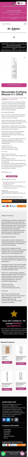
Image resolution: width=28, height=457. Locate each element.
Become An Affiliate (9, 436)
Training (22, 17)
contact (14, 193)
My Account (6, 17)
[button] (24, 57)
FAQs (26, 17)
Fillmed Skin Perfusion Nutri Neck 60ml (21, 383)
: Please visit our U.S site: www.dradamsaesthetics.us (14, 6)
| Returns (19, 17)
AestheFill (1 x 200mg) (5, 357)
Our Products (7, 429)
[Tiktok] (16, 420)
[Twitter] (8, 420)
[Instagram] (12, 420)
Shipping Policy (14, 18)
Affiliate (16, 17)
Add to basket (12, 176)
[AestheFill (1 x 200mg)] (7, 350)
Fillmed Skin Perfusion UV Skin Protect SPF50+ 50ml (21, 358)
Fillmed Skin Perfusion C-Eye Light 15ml (7, 384)
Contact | (12, 17)
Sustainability (7, 431)
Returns (6, 438)
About (2, 17)
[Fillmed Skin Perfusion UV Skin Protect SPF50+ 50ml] (21, 350)
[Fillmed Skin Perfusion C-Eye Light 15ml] (7, 376)
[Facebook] (4, 420)
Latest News (7, 433)
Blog (10, 17)
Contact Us (7, 434)
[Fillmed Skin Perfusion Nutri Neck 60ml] (21, 376)
